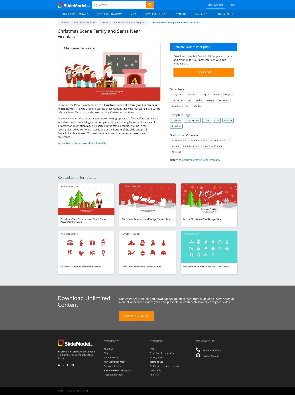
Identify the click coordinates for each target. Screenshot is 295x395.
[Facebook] (68, 365)
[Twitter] (63, 365)
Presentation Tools (113, 374)
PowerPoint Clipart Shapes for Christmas (205, 266)
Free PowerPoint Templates (118, 370)
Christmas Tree (192, 120)
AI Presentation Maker (115, 361)
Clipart (207, 120)
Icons (216, 120)
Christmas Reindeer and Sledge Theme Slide (146, 219)
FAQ (152, 348)
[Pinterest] (72, 365)
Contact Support (211, 355)
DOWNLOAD (205, 72)
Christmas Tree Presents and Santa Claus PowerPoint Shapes (83, 220)
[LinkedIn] (59, 365)
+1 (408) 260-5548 (212, 350)
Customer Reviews (113, 366)
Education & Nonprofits (162, 353)
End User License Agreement (164, 366)
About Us (108, 348)
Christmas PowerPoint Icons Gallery (141, 266)
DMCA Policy (156, 370)
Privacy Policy (156, 357)
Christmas (176, 120)
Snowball (228, 120)
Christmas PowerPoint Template (87, 143)
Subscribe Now (136, 316)
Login (232, 4)
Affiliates (154, 374)
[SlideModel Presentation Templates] (74, 5)
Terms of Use (156, 361)
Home (65, 22)
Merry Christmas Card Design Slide (202, 219)
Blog (106, 353)
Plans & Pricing (215, 4)
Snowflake (176, 126)
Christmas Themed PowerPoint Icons (80, 266)
